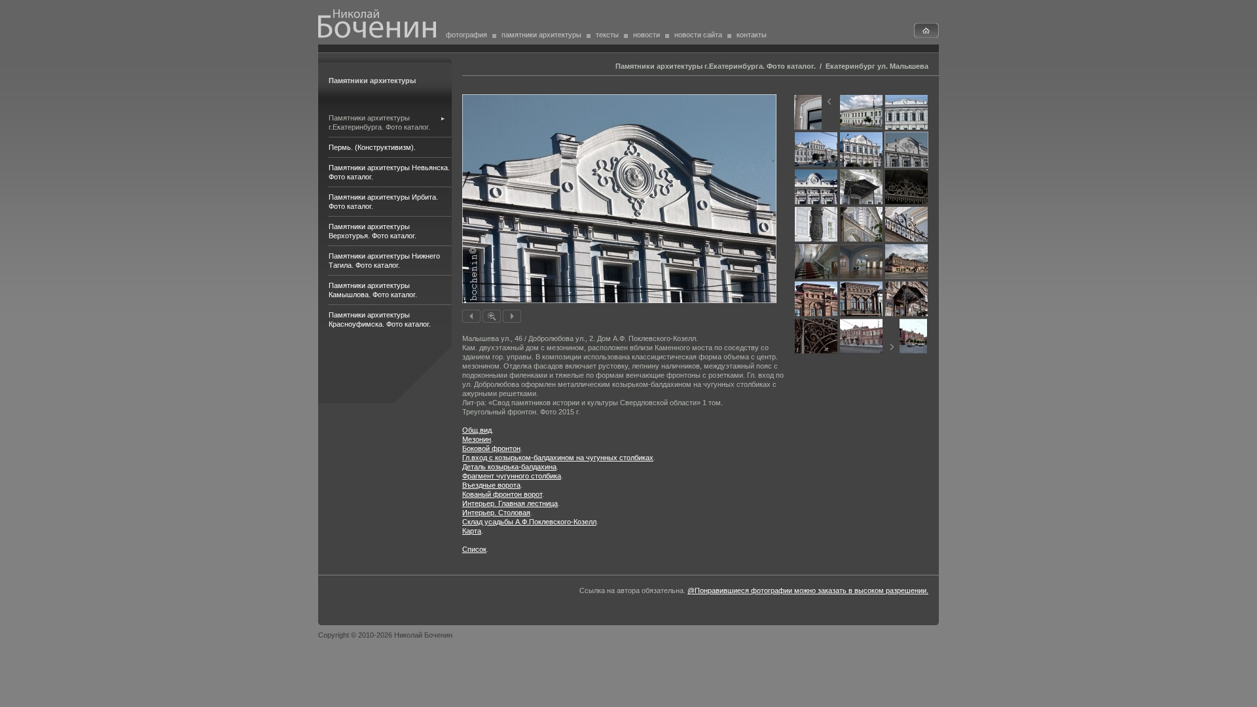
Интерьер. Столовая (496, 513)
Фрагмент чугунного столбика (511, 476)
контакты (752, 35)
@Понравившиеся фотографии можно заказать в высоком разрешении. (807, 590)
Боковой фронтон (491, 448)
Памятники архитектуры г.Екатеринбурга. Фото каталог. (715, 66)
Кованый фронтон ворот (502, 494)
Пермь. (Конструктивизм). (372, 147)
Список (474, 549)
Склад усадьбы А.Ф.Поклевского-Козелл (529, 522)
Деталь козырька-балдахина (509, 467)
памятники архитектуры (541, 35)
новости (646, 35)
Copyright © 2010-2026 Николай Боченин (385, 635)
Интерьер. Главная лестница (510, 503)
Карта (471, 531)
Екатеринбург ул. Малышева (877, 66)
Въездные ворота (491, 485)
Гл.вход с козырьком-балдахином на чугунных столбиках (557, 458)
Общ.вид (477, 430)
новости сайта (698, 35)
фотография (466, 35)
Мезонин (476, 439)
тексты (607, 35)
